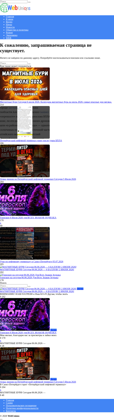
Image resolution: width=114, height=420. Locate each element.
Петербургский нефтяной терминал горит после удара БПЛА (31, 140)
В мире (9, 19)
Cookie (9, 403)
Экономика (11, 35)
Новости (10, 27)
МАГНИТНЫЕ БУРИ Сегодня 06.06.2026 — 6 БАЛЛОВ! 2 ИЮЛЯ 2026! (37, 269)
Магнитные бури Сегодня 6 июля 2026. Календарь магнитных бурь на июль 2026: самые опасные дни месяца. (56, 102)
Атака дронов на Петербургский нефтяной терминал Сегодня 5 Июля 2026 (38, 179)
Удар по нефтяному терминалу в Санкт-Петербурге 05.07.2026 (31, 261)
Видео (9, 22)
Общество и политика (17, 30)
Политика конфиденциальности (22, 408)
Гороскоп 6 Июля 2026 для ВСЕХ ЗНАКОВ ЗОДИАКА (28, 217)
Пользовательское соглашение (21, 405)
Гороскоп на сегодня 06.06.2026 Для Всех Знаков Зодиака (29, 277)
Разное (9, 32)
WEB (8, 38)
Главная (10, 16)
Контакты (11, 411)
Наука (9, 24)
